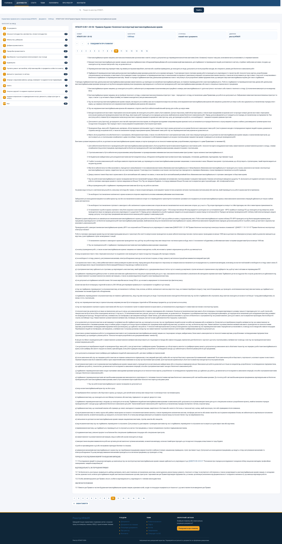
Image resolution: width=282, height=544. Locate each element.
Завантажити (82, 503)
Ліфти (150, 524)
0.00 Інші (51, 19)
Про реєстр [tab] (68, 3)
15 (141, 51)
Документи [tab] (22, 3)
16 (146, 51)
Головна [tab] (8, 3)
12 (126, 51)
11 (121, 51)
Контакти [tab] (81, 3)
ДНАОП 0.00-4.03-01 (195, 461)
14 (136, 51)
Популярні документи (129, 527)
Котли (150, 527)
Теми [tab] (42, 3)
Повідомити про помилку (101, 44)
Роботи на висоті (154, 522)
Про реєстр (125, 530)
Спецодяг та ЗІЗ (154, 533)
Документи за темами (129, 524)
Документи (42, 19)
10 (116, 51)
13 (131, 51)
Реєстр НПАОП (81, 518)
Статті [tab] (33, 3)
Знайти (199, 10)
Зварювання (153, 530)
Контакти (124, 533)
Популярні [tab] (53, 3)
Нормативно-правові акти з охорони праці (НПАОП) (19, 19)
